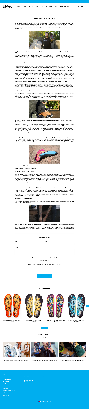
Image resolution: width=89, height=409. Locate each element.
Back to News (45, 275)
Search (4, 374)
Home (43, 14)
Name (16, 241)
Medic (50, 137)
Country (55, 6)
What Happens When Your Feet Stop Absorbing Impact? (44, 360)
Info (50, 6)
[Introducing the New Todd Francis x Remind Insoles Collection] (16, 349)
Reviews (25, 6)
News (37, 6)
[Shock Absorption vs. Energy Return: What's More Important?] (72, 349)
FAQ (3, 377)
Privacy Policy (49, 264)
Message (16, 247)
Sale (46, 6)
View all (44, 327)
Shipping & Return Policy (7, 379)
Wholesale (4, 383)
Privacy (4, 392)
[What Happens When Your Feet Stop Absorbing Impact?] (44, 349)
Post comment (44, 260)
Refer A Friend (5, 388)
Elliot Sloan (46, 15)
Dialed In (42, 15)
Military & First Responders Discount (9, 390)
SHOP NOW (53, 1)
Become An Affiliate (6, 386)
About (4, 376)
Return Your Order (6, 381)
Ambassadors (32, 6)
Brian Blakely (38, 15)
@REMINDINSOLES (6, 395)
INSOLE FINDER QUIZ (64, 6)
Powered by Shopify (44, 404)
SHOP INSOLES (17, 6)
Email (46, 241)
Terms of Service (56, 264)
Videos (42, 6)
